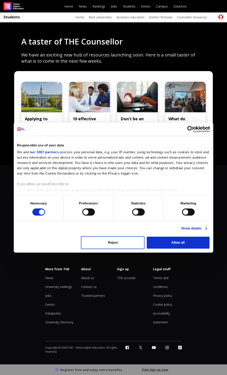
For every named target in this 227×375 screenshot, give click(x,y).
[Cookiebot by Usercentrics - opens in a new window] (190, 129)
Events (146, 6)
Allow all (178, 242)
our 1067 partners (44, 152)
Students (129, 6)
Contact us (89, 287)
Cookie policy (162, 304)
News (83, 6)
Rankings (98, 6)
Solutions (180, 6)
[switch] (88, 212)
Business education (131, 17)
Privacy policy (162, 295)
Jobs (114, 6)
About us (87, 278)
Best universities (100, 17)
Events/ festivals (160, 17)
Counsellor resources (192, 17)
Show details (191, 228)
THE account (126, 278)
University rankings (58, 287)
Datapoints (53, 313)
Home (68, 6)
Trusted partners (93, 295)
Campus (162, 6)
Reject (113, 242)
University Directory (59, 322)
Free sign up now (155, 369)
